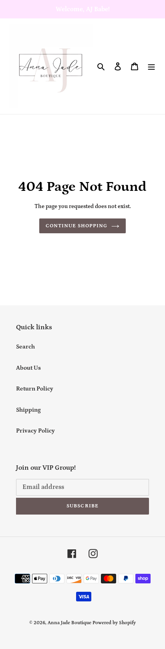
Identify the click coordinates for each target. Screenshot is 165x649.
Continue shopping (77, 226)
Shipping (28, 410)
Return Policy (34, 388)
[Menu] (151, 66)
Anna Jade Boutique (69, 622)
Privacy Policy (35, 430)
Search (25, 346)
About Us (28, 368)
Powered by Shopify (114, 622)
